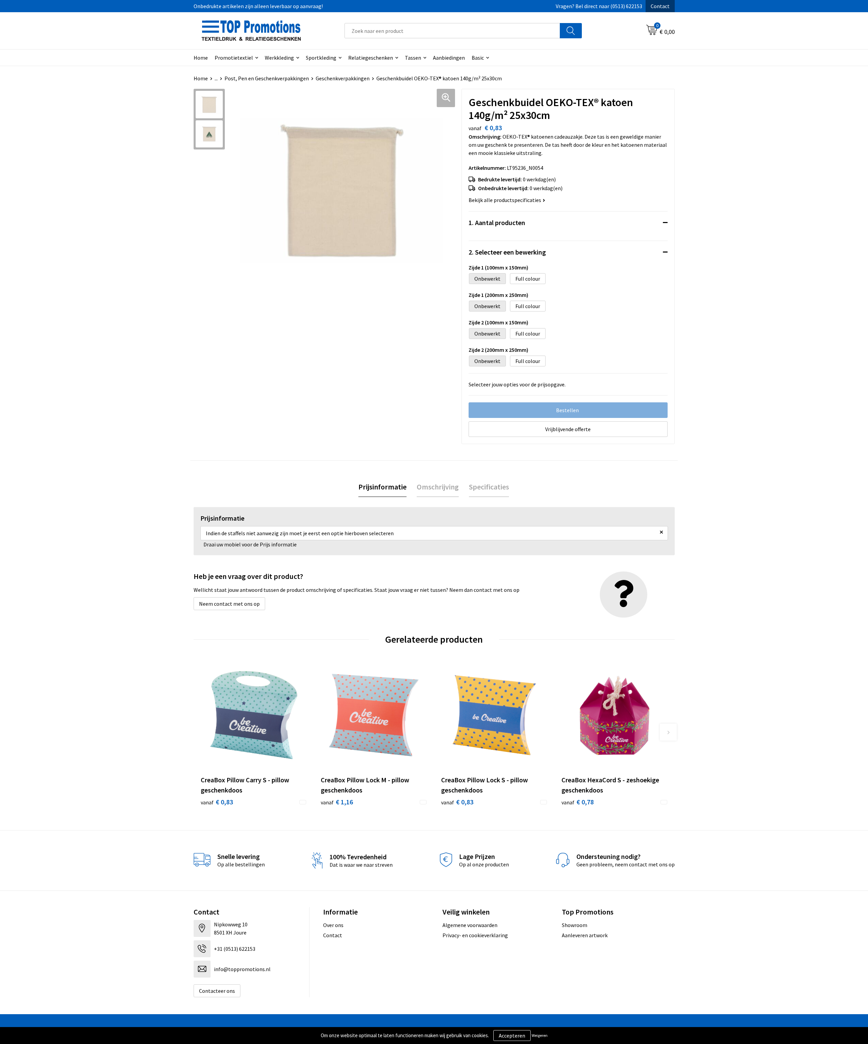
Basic (478, 57)
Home (201, 57)
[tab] (382, 487)
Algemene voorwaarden (469, 925)
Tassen (413, 57)
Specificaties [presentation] (489, 486)
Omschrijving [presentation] (438, 486)
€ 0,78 (577, 802)
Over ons (333, 925)
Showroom (574, 925)
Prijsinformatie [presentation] (382, 486)
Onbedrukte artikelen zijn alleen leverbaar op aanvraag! (258, 6)
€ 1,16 (337, 802)
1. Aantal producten (497, 222)
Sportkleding (321, 57)
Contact (660, 6)
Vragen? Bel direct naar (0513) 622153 (599, 6)
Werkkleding (279, 57)
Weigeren (540, 1035)
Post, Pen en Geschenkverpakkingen (266, 78)
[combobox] (452, 30)
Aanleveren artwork (585, 935)
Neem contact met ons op (229, 603)
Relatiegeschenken (370, 57)
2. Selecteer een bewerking (507, 252)
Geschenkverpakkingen (343, 78)
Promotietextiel (234, 57)
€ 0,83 (217, 802)
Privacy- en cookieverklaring (475, 935)
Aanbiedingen (449, 57)
